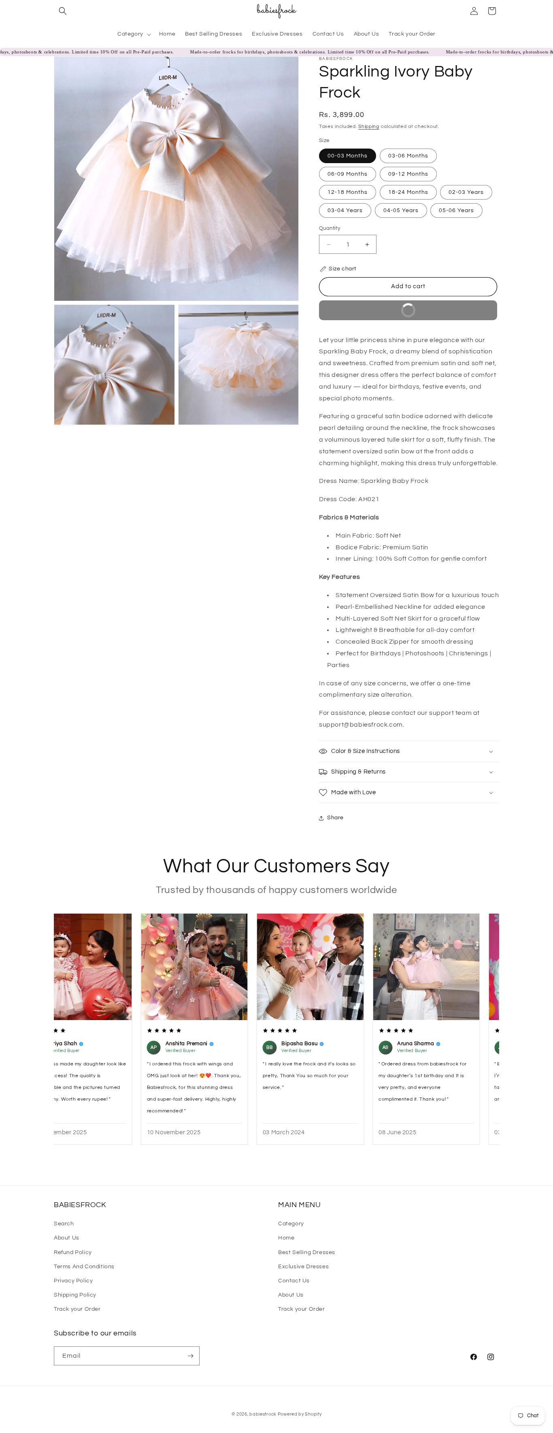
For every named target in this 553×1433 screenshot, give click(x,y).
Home (286, 1238)
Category (291, 1224)
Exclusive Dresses (303, 1266)
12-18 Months (348, 192)
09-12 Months (408, 174)
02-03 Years (466, 192)
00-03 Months (348, 156)
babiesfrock (263, 1414)
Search (64, 1224)
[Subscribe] (190, 1355)
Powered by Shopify (300, 1414)
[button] (63, 11)
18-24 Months (408, 192)
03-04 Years (345, 210)
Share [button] (335, 818)
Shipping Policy (75, 1295)
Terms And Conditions (84, 1266)
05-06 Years (456, 210)
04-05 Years (401, 210)
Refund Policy (73, 1252)
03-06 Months (408, 156)
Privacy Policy (73, 1281)
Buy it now (372, 313)
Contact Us (294, 1281)
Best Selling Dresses (306, 1252)
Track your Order (77, 1309)
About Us (66, 1238)
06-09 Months (348, 174)
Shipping (368, 126)
